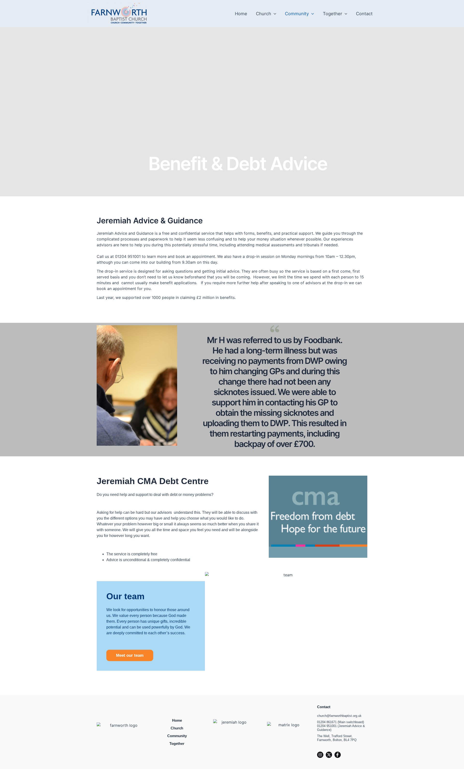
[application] (273, 13)
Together (332, 13)
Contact (364, 13)
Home (241, 13)
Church (263, 13)
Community (297, 13)
